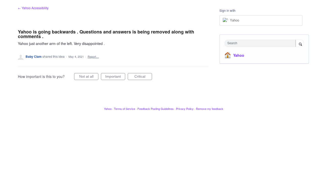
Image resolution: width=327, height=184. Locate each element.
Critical (143, 77)
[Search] (300, 44)
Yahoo (238, 55)
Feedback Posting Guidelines (155, 109)
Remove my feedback (209, 109)
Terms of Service (124, 109)
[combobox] (261, 43)
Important (115, 77)
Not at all (88, 77)
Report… (93, 56)
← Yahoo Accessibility (33, 8)
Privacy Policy (185, 109)
